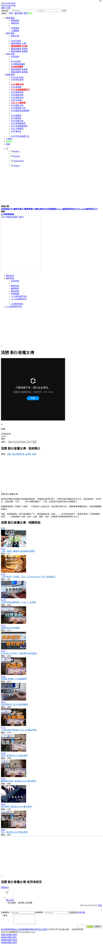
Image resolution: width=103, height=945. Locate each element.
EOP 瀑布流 (16, 131)
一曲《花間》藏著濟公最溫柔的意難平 (18, 551)
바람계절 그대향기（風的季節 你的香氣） (19, 653)
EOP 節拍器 (16, 87)
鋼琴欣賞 (19, 209)
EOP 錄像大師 (17, 95)
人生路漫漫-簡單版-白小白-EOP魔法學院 (19, 730)
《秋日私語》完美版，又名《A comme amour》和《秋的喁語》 (28, 577)
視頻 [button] (8, 54)
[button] (7, 149)
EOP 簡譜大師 (17, 97)
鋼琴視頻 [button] (10, 278)
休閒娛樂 (53, 209)
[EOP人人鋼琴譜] (21, 271)
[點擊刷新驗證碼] (90, 926)
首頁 (11, 13)
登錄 (3, 8)
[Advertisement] (51, 186)
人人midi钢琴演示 (88, 209)
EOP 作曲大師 (17, 121)
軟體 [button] (8, 75)
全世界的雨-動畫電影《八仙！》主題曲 (18, 602)
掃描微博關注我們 (9, 942)
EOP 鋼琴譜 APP (18, 108)
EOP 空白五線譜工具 (20, 136)
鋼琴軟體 (9, 929)
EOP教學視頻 (7, 214)
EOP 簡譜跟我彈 (18, 123)
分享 (34, 442)
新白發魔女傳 (18, 454)
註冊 (8, 8)
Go (64, 11)
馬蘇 (34, 454)
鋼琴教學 (30, 209)
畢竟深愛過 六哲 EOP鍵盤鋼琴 (14, 704)
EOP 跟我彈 (16, 115)
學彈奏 (9, 141)
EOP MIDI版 (16, 100)
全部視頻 (15, 56)
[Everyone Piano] (8, 3)
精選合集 (15, 23)
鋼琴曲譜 (15, 20)
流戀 (9, 454)
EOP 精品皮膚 (17, 79)
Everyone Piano (17, 77)
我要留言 (5, 887)
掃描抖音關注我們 (9, 935)
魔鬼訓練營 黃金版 (19, 49)
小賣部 (9, 139)
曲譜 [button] (8, 18)
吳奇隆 (28, 454)
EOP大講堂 (16, 41)
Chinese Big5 (18, 161)
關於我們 (35, 929)
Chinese (16, 166)
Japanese (16, 156)
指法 (30, 13)
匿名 (6, 915)
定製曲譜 (15, 28)
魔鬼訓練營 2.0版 (18, 43)
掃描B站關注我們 (8, 937)
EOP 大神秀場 (17, 129)
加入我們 (43, 929)
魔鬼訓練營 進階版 (19, 51)
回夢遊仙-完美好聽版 (10, 628)
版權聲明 (26, 929)
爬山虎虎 (10, 900)
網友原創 (42, 209)
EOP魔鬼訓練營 (18, 64)
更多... (4, 528)
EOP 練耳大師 (17, 105)
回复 (100, 905)
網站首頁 (10, 276)
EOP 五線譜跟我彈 (19, 126)
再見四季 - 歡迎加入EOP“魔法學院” (16, 807)
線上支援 (18, 929)
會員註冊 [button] (81, 912)
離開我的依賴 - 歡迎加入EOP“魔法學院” (18, 781)
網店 (21, 13)
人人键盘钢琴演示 (69, 209)
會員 (26, 13)
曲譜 (17, 13)
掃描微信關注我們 (9, 940)
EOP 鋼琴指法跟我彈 (20, 111)
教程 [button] (8, 33)
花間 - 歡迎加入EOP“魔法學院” (14, 755)
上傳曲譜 (15, 31)
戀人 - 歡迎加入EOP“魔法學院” (14, 832)
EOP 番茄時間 (17, 92)
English (16, 151)
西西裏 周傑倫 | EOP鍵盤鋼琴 (14, 679)
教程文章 (15, 36)
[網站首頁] (14, 13)
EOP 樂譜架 (16, 118)
